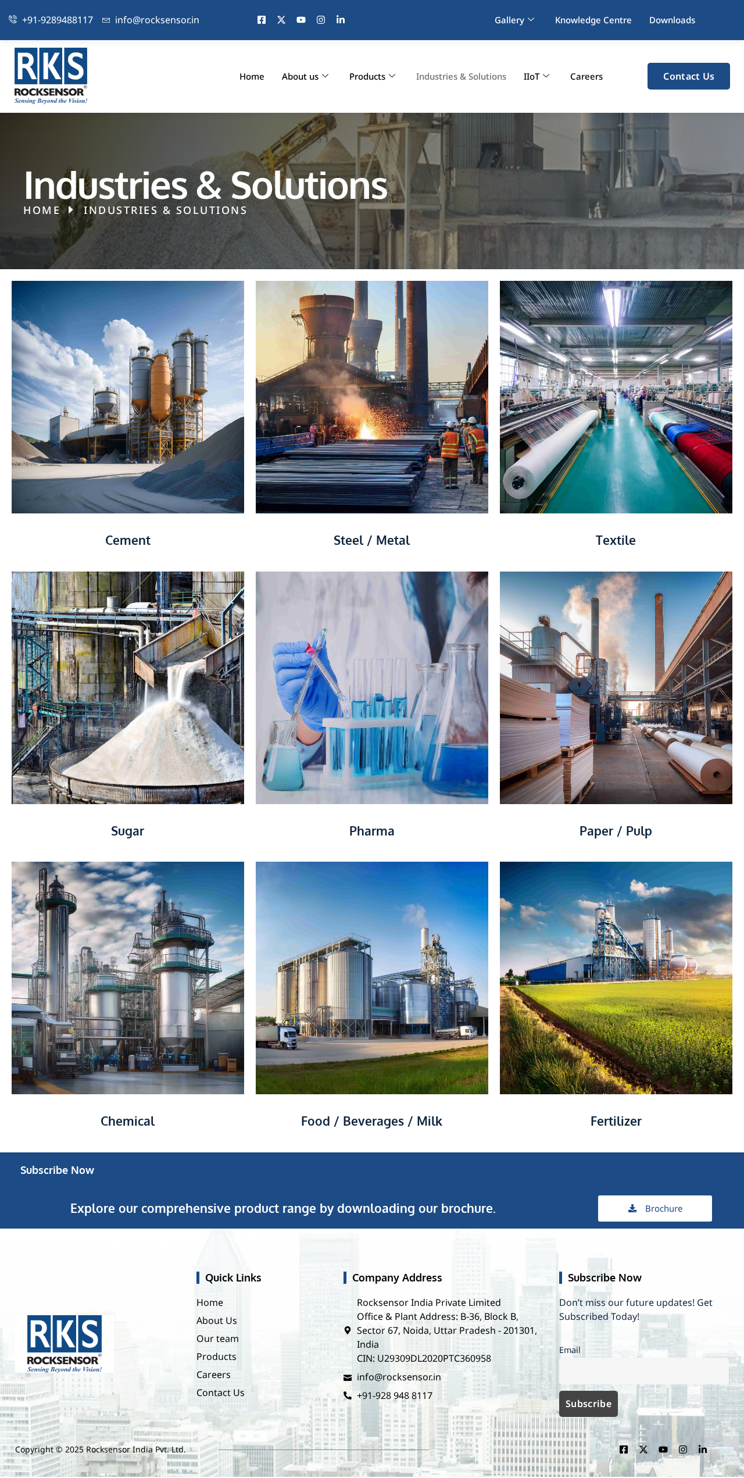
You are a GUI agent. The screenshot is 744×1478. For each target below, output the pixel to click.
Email (570, 1349)
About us (300, 76)
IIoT (531, 76)
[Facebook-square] (261, 19)
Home (251, 76)
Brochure (663, 1208)
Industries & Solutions (461, 76)
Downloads (672, 20)
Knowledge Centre (593, 20)
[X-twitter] (281, 19)
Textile (616, 540)
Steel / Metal (372, 540)
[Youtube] (301, 19)
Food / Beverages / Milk (371, 1121)
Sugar (127, 830)
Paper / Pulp (616, 830)
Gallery (509, 20)
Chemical (128, 1121)
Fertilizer (616, 1121)
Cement (128, 540)
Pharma (372, 830)
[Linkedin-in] (340, 19)
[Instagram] (321, 19)
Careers (586, 76)
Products (367, 76)
